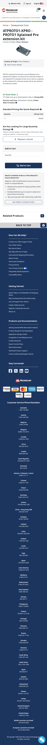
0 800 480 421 (23, 592)
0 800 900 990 (23, 490)
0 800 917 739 (23, 483)
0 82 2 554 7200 (23, 664)
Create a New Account (16, 305)
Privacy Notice (14, 265)
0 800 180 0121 (23, 497)
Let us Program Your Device (18, 302)
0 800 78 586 (23, 425)
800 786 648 (23, 555)
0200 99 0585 (23, 679)
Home (5, 25)
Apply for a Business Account (19, 308)
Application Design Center (18, 334)
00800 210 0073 (23, 432)
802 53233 (23, 468)
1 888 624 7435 (23, 439)
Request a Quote (25, 139)
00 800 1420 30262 (23, 701)
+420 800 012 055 (23, 461)
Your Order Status (15, 245)
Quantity (8, 155)
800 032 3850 (23, 708)
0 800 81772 (23, 650)
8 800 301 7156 (23, 635)
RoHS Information (15, 347)
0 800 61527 (23, 577)
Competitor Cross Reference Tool (20, 337)
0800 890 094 (23, 454)
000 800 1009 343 (23, 534)
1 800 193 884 (23, 410)
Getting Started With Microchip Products (23, 328)
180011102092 (23, 606)
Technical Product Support (18, 351)
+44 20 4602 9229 (23, 730)
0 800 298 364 (23, 417)
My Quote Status (15, 248)
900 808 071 (23, 672)
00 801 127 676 (23, 694)
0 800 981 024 (23, 657)
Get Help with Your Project (18, 252)
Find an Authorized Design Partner (21, 354)
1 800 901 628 (23, 541)
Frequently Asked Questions (19, 271)
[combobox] (23, 17)
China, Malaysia (22, 42)
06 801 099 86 (23, 519)
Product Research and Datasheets (21, 331)
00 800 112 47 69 (23, 614)
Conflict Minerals (15, 341)
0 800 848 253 (23, 686)
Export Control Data (16, 344)
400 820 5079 (23, 446)
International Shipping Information (21, 255)
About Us (12, 311)
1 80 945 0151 (23, 548)
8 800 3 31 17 (23, 475)
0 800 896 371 (23, 628)
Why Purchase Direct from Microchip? (22, 298)
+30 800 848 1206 (23, 504)
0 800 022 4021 (23, 584)
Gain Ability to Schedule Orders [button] (23, 202)
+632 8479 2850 (23, 563)
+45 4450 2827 (24, 526)
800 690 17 (23, 599)
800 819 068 (23, 621)
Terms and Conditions (16, 262)
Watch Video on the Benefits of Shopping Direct (23, 294)
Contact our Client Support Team (20, 242)
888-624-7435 (15, 4)
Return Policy (13, 258)
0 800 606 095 (23, 643)
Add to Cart (25, 165)
